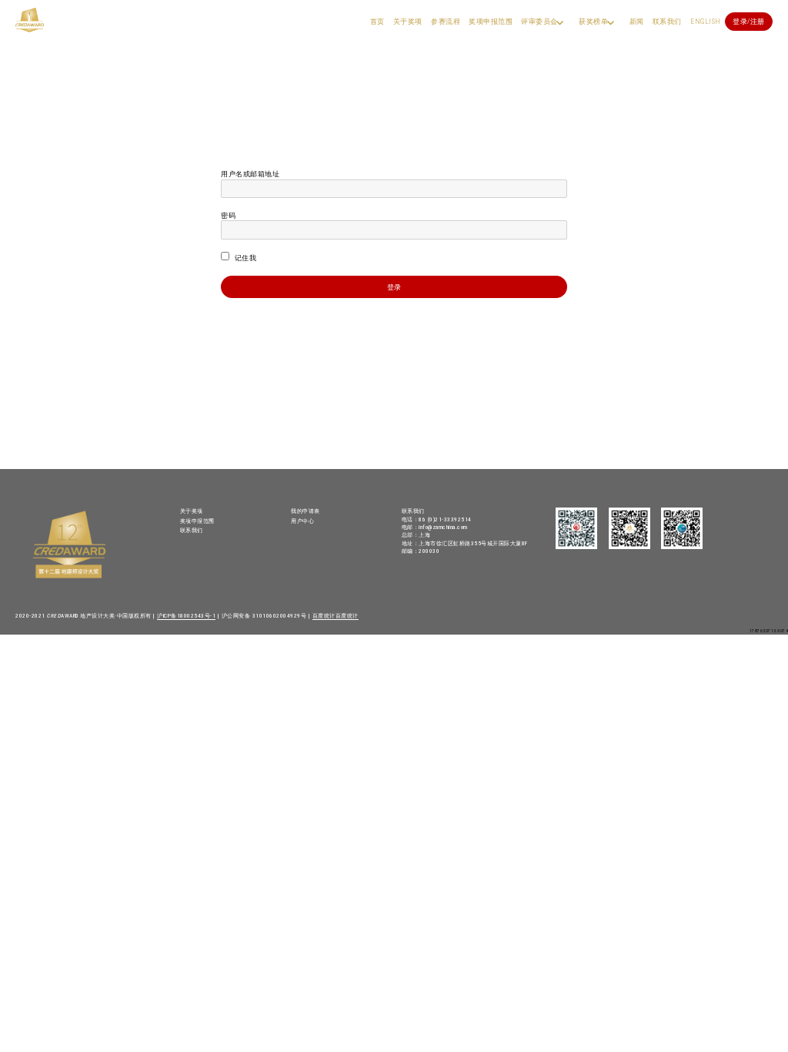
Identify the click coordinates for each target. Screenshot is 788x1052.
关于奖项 (407, 21)
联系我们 (667, 21)
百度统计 (324, 615)
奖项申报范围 (491, 21)
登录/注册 (749, 21)
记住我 (244, 257)
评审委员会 (539, 21)
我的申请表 (305, 511)
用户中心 (302, 521)
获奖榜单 (593, 21)
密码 (228, 215)
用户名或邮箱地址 (250, 173)
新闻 (636, 21)
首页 (377, 21)
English (705, 21)
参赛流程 (445, 21)
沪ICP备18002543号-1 (186, 615)
